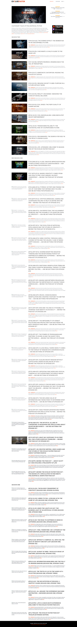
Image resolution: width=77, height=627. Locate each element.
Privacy (32, 624)
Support (44, 624)
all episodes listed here (30, 33)
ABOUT (62, 1)
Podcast (51, 1)
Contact (41, 624)
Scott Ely (40, 32)
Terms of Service (36, 624)
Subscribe (58, 1)
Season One (22, 33)
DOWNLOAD (33, 55)
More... (49, 47)
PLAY (19, 44)
